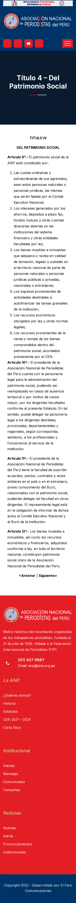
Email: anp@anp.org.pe (36, 666)
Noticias (9, 828)
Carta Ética (11, 727)
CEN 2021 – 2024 (17, 719)
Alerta (8, 836)
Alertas (9, 766)
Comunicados (14, 782)
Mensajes (10, 774)
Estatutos (10, 711)
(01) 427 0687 (31, 660)
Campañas (11, 790)
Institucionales (14, 852)
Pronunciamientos (17, 844)
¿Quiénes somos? (17, 695)
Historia (9, 703)
